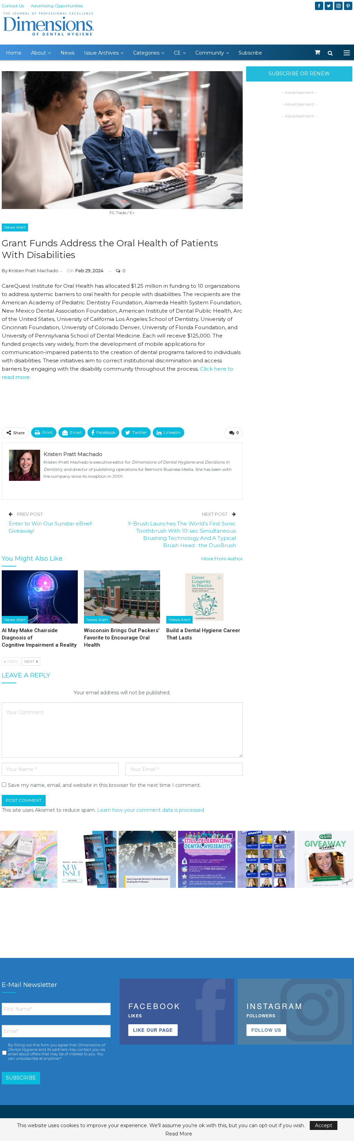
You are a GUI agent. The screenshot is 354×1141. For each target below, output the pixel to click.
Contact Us (13, 5)
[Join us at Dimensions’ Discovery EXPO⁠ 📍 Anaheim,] (266, 859)
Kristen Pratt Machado (33, 270)
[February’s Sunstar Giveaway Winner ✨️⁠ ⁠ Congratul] (325, 859)
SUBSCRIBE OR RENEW (299, 73)
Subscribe (250, 53)
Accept (323, 1125)
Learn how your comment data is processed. (151, 810)
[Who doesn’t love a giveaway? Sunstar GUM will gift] (28, 859)
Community (209, 53)
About (38, 53)
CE (177, 53)
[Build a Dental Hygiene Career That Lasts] (204, 597)
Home (13, 53)
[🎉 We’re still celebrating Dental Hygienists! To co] (206, 859)
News (67, 53)
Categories (146, 53)
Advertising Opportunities (57, 5)
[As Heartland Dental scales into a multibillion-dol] (147, 859)
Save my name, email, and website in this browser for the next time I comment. (104, 785)
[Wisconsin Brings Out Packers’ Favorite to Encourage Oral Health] (122, 597)
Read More (178, 1133)
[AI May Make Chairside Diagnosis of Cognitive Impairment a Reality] (40, 597)
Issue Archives (101, 53)
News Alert (15, 227)
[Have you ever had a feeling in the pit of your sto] (88, 859)
